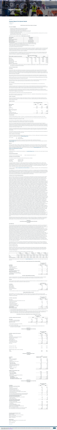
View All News (10, 19)
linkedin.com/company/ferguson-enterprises (15, 148)
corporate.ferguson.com (24, 136)
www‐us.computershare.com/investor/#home (22, 167)
